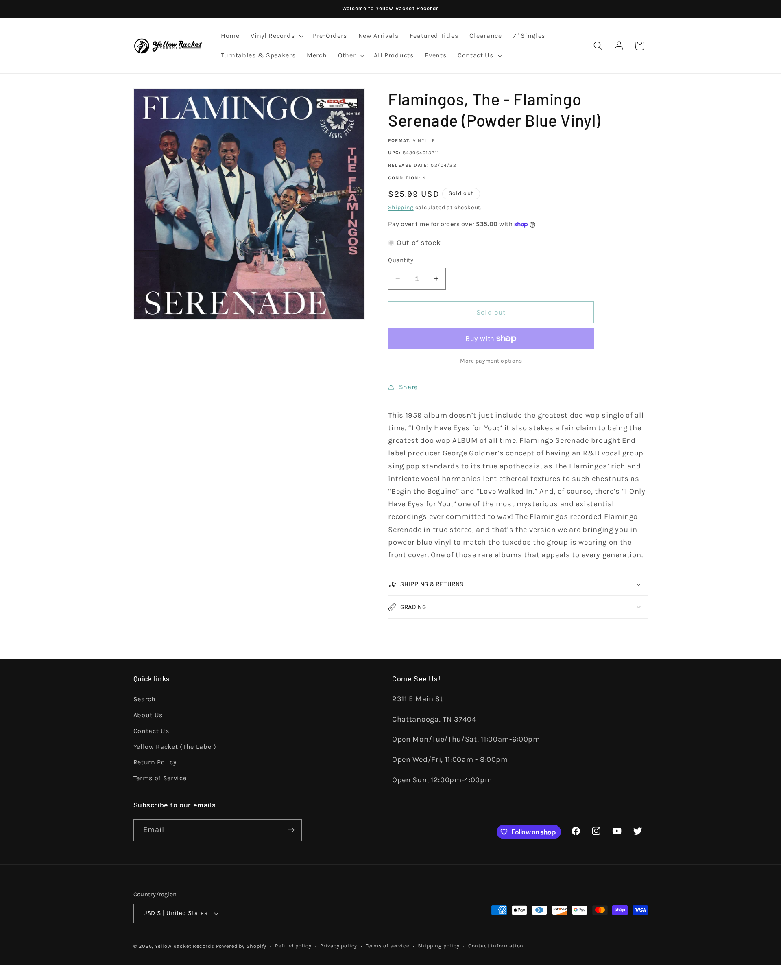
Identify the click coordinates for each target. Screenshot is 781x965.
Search (144, 699)
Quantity (401, 260)
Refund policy (293, 946)
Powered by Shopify (241, 946)
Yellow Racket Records (184, 946)
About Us (148, 715)
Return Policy (155, 762)
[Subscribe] (291, 830)
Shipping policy (439, 946)
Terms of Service (160, 778)
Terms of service (387, 946)
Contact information (496, 946)
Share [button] (408, 387)
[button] (276, 36)
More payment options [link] (491, 360)
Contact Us (151, 731)
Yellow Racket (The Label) (174, 747)
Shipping (400, 207)
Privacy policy (338, 946)
